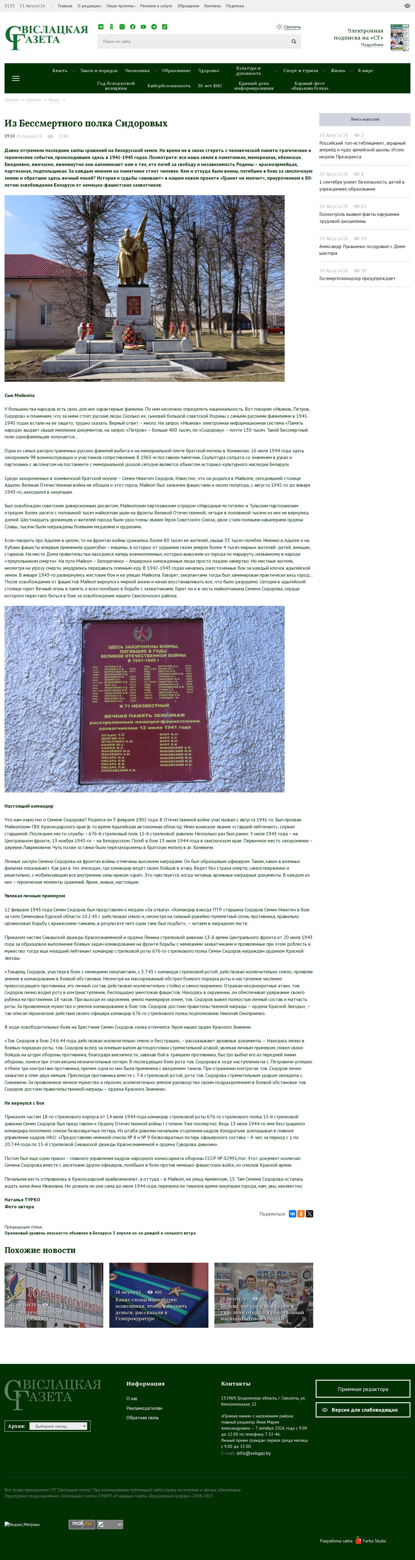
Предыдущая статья (23, 1227)
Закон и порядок (99, 70)
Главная (65, 6)
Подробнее (372, 44)
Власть (60, 70)
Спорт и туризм (300, 70)
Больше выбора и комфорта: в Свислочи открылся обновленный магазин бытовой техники (262, 1312)
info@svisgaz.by (254, 1453)
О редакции (88, 6)
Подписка (235, 6)
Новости (33, 99)
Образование (176, 70)
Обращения (188, 6)
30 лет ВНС (210, 85)
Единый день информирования (254, 86)
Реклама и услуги (156, 6)
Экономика (137, 70)
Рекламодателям (144, 1408)
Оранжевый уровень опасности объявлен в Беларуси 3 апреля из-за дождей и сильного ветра (100, 1233)
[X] (309, 1213)
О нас (132, 1398)
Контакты (212, 6)
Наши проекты (120, 6)
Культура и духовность (248, 70)
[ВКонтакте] (292, 1213)
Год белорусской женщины (116, 86)
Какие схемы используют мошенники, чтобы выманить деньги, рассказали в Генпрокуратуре (151, 1308)
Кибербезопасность (169, 85)
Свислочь (292, 26)
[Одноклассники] (301, 1213)
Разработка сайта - (338, 1541)
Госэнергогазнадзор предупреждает (36, 1315)
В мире (365, 70)
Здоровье (208, 70)
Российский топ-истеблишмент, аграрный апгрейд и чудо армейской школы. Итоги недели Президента (362, 150)
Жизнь (338, 70)
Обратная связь (142, 1417)
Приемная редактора (363, 1389)
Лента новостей (365, 119)
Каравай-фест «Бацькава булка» (309, 86)
